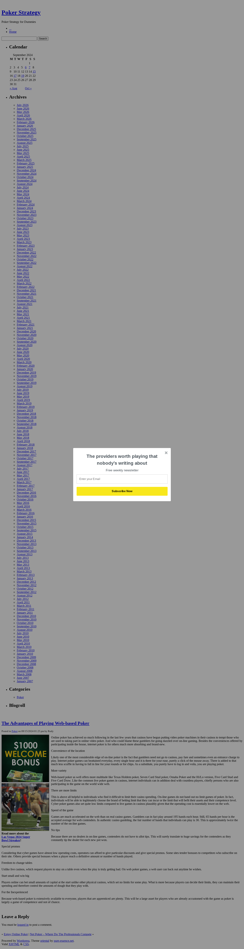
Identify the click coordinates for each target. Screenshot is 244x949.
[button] (122, 460)
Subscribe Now (122, 491)
